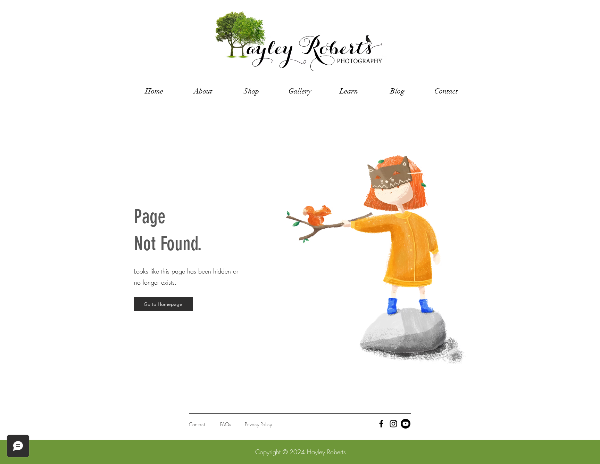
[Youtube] (405, 424)
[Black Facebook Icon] (381, 424)
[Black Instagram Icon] (393, 424)
